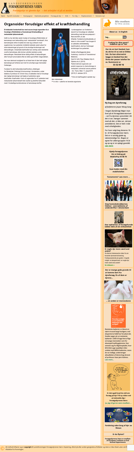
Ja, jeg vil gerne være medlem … (118, 403)
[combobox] (114, 37)
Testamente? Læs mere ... (118, 177)
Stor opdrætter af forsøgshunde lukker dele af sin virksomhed (119, 225)
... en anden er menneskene (118, 301)
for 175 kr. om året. (122, 24)
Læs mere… (109, 360)
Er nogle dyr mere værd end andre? (117, 250)
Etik (66, 16)
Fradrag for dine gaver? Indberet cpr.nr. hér (118, 43)
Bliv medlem (122, 21)
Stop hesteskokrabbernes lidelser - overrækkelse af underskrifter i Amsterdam (117, 206)
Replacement (86, 16)
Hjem (3, 16)
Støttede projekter (42, 16)
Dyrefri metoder (13, 16)
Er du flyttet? (118, 434)
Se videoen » (109, 265)
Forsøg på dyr (56, 16)
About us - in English (118, 32)
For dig (74, 16)
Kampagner (28, 16)
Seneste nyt (100, 16)
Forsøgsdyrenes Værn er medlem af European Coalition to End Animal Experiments (117, 440)
